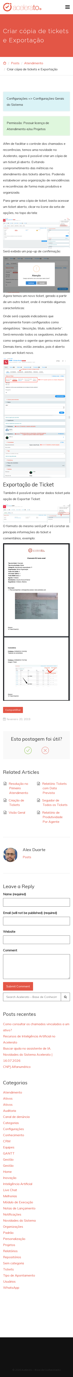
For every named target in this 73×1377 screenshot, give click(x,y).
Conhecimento (13, 1135)
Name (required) (14, 894)
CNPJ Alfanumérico (17, 1067)
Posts (15, 63)
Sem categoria (13, 1263)
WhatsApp (11, 1287)
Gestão (8, 1159)
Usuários (9, 1281)
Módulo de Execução (18, 1202)
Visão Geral (17, 812)
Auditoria (9, 1111)
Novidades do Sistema (19, 1220)
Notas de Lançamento (19, 1208)
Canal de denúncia (16, 1117)
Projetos (9, 1245)
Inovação (9, 1178)
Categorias (11, 1123)
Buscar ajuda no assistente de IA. (27, 1048)
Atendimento (33, 63)
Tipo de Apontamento (19, 1275)
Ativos (8, 1098)
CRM (6, 1141)
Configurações (13, 1129)
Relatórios (10, 1251)
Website (9, 931)
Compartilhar (13, 709)
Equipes (8, 1147)
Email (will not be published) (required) (30, 913)
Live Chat (10, 1190)
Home (7, 1172)
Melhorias (10, 1196)
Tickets (8, 1269)
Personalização (14, 1239)
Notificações (12, 1214)
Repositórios (12, 1257)
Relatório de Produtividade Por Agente (52, 817)
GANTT (9, 1153)
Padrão (8, 1233)
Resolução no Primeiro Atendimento (18, 788)
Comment (10, 950)
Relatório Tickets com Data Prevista (54, 788)
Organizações (13, 1226)
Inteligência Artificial (17, 1184)
